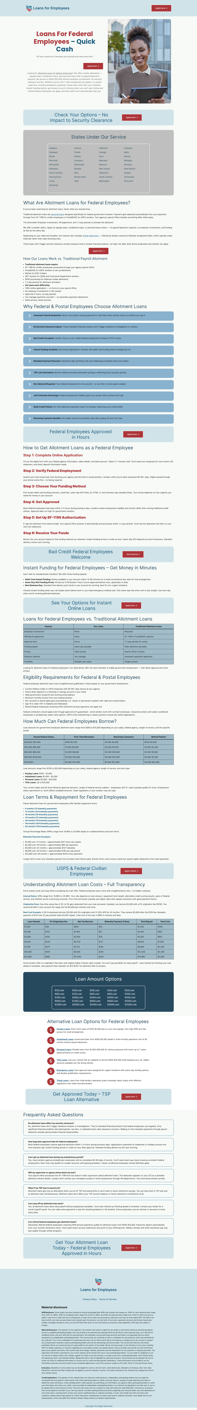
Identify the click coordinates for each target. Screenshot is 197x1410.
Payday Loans (63, 1029)
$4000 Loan (112, 997)
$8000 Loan (95, 1001)
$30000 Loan (113, 1004)
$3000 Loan (95, 997)
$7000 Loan (77, 1001)
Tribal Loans (62, 1080)
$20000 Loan (78, 1004)
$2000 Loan (77, 997)
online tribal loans (91, 236)
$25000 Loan (96, 1004)
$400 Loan (112, 990)
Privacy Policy (90, 1299)
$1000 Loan (130, 994)
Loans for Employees (51, 8)
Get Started (132, 554)
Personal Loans (64, 1049)
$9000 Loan (112, 1001)
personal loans (57, 214)
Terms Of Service (108, 1299)
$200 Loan (77, 990)
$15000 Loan (60, 1004)
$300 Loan (94, 990)
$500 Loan (129, 990)
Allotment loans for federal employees (55, 73)
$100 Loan (59, 990)
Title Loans (62, 1060)
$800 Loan (94, 994)
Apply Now (160, 8)
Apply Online (130, 871)
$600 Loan (59, 994)
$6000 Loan (60, 1001)
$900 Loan (112, 994)
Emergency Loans (65, 1070)
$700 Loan (77, 994)
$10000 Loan (130, 1001)
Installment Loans (65, 1039)
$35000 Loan (131, 1004)
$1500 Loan (60, 997)
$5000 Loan (130, 997)
